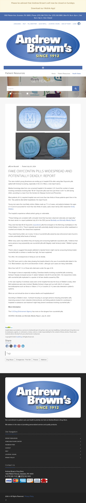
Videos (31, 93)
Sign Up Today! (66, 24)
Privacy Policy (10, 457)
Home (54, 73)
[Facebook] (79, 23)
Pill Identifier (32, 24)
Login (74, 24)
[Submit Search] (75, 88)
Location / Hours (54, 24)
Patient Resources (64, 73)
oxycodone (36, 225)
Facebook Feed (10, 444)
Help (24, 24)
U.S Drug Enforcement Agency (21, 311)
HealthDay (19, 337)
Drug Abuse (9, 360)
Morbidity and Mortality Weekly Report (63, 220)
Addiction (44, 360)
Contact (8, 448)
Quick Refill (43, 24)
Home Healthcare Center (13, 441)
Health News (17, 93)
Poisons (35, 360)
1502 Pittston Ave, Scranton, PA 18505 (17, 15)
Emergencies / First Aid (23, 360)
